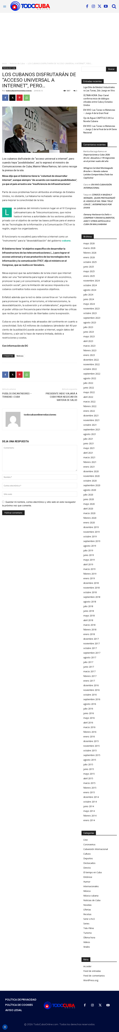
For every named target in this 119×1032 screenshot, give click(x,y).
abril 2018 (88, 620)
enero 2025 (89, 275)
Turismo (87, 932)
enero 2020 (89, 522)
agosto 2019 (89, 545)
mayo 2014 (89, 810)
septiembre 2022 (91, 373)
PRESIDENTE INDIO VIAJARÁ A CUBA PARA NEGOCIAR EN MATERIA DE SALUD (61, 396)
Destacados (89, 863)
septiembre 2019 (91, 541)
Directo (87, 867)
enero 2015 (89, 792)
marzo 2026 (89, 248)
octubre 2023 (90, 313)
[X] (99, 6)
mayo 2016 (89, 717)
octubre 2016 (90, 694)
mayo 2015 (89, 773)
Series (86, 923)
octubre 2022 (90, 369)
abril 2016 (88, 722)
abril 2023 (88, 341)
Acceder (87, 966)
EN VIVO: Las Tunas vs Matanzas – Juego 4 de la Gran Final (99, 111)
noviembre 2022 (91, 364)
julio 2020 (88, 494)
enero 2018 (89, 634)
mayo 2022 (89, 392)
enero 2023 (89, 355)
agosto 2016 (89, 703)
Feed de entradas (92, 971)
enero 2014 (89, 820)
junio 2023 (88, 331)
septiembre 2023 (91, 317)
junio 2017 (88, 666)
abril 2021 (88, 452)
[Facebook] (87, 6)
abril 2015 (88, 778)
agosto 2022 (89, 378)
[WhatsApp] (27, 98)
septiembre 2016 (91, 699)
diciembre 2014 (91, 797)
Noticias (20, 356)
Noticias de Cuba (17, 63)
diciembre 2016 (91, 685)
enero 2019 (89, 578)
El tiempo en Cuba (92, 872)
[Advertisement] (59, 36)
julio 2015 (88, 764)
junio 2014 (88, 806)
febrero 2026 (89, 252)
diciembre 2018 (91, 583)
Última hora (89, 937)
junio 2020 (88, 499)
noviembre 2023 (91, 308)
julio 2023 (88, 327)
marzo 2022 (89, 401)
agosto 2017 (89, 657)
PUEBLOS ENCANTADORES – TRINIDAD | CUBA (17, 395)
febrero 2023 (89, 350)
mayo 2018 (89, 615)
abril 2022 (88, 396)
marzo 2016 (89, 727)
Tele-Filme (88, 928)
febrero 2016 (89, 731)
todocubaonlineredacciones (19, 90)
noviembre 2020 (91, 476)
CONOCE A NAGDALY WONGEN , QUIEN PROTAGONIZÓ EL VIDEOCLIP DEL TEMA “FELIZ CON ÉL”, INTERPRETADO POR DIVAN (99, 201)
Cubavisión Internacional (95, 849)
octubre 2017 (90, 648)
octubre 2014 (90, 801)
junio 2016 (88, 713)
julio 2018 (88, 606)
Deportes (88, 858)
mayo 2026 (89, 243)
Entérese (87, 877)
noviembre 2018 (91, 587)
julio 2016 (88, 708)
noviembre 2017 (91, 643)
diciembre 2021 (91, 415)
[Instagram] (93, 6)
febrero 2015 (89, 787)
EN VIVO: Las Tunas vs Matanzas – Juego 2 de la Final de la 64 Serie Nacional (100, 129)
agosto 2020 (89, 489)
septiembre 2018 (91, 596)
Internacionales (91, 886)
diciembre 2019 (91, 527)
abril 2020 (88, 508)
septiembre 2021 (91, 429)
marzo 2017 (89, 671)
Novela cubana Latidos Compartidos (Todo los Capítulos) (98, 174)
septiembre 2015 (91, 755)
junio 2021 (88, 443)
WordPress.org (90, 980)
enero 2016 (89, 736)
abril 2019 (88, 564)
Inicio (4, 63)
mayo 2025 (89, 271)
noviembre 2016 (91, 690)
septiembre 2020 (91, 485)
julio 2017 (88, 662)
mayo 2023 (89, 336)
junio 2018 (88, 610)
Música (86, 890)
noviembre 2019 (91, 531)
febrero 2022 (89, 406)
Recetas (87, 914)
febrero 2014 (89, 815)
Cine (85, 839)
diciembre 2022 (91, 359)
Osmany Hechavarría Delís (96, 214)
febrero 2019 (89, 573)
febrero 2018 (89, 629)
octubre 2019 (90, 536)
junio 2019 (88, 555)
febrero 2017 (89, 676)
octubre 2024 (90, 285)
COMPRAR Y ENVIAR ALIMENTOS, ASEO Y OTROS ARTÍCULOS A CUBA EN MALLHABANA (99, 221)
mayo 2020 (89, 503)
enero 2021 (89, 466)
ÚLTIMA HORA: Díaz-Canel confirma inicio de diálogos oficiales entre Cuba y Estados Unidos (98, 100)
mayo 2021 (89, 448)
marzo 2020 (89, 513)
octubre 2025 (90, 262)
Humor (86, 881)
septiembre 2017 (91, 652)
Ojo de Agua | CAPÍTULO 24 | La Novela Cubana (98, 120)
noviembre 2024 (91, 280)
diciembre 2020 (91, 471)
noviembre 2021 (91, 420)
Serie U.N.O (89, 918)
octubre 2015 (90, 750)
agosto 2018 (89, 601)
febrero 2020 (89, 517)
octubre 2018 (90, 592)
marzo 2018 (89, 624)
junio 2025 (88, 266)
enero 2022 (89, 410)
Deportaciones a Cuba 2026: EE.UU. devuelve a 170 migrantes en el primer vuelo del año (99, 158)
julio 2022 (88, 382)
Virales (86, 946)
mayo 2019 (89, 559)
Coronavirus (89, 844)
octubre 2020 (90, 480)
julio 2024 (88, 294)
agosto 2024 (89, 289)
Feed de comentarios (94, 975)
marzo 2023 (89, 345)
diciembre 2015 (91, 741)
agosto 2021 (89, 434)
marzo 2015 (89, 783)
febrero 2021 (89, 462)
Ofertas (87, 909)
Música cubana (90, 895)
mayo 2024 (89, 303)
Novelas (87, 904)
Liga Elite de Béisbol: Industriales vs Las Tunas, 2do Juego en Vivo (99, 89)
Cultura (86, 853)
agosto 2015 (89, 759)
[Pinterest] (19, 98)
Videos (86, 942)
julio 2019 (88, 550)
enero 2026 (89, 257)
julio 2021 (88, 438)
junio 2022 (88, 387)
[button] (114, 6)
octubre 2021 (90, 424)
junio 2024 (88, 299)
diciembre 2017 (91, 638)
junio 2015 (88, 769)
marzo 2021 (89, 457)
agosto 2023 (89, 322)
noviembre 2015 (91, 745)
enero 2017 (89, 680)
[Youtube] (105, 6)
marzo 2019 (89, 569)
